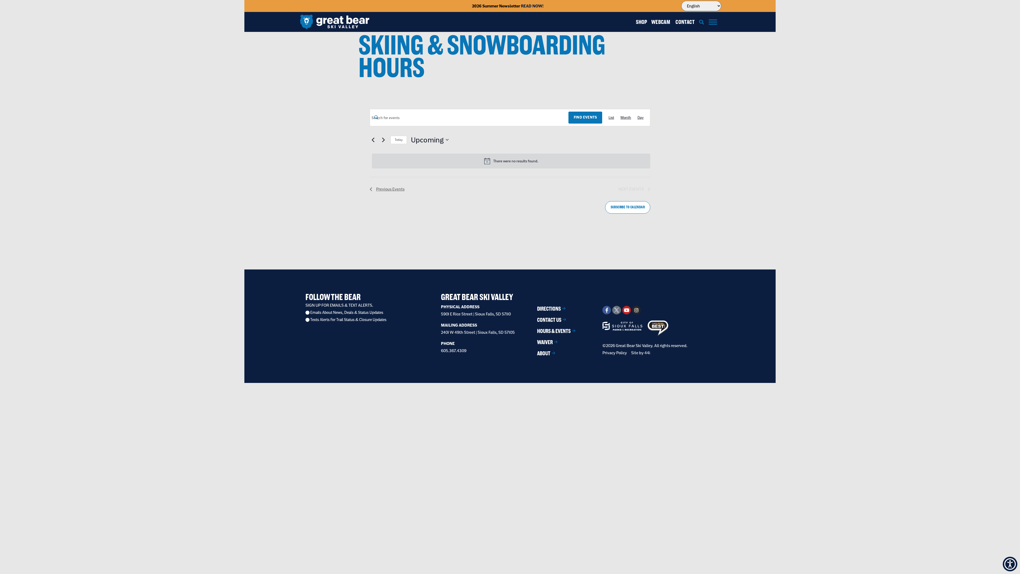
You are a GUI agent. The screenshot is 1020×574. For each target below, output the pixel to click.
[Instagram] (636, 310)
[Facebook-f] (606, 310)
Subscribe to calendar (628, 207)
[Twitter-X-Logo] (616, 310)
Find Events (585, 117)
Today (399, 140)
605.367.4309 (453, 350)
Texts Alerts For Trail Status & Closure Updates (348, 320)
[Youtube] (626, 310)
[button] (701, 22)
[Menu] (713, 21)
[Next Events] (383, 140)
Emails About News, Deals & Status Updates (346, 313)
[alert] (511, 161)
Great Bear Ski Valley (477, 297)
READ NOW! (532, 6)
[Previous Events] (373, 140)
